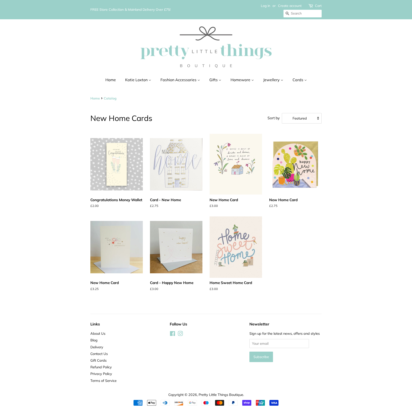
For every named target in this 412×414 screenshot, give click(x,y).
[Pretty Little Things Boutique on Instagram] (180, 334)
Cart (318, 6)
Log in (265, 6)
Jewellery (272, 79)
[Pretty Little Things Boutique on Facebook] (172, 334)
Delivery (96, 347)
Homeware (241, 79)
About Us (97, 333)
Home (110, 79)
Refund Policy (101, 367)
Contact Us (99, 353)
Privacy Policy (101, 373)
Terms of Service (103, 380)
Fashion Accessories (178, 79)
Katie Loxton (137, 79)
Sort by (274, 118)
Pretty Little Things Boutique (221, 394)
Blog (94, 340)
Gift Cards (98, 360)
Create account (290, 6)
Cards (298, 79)
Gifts (214, 79)
